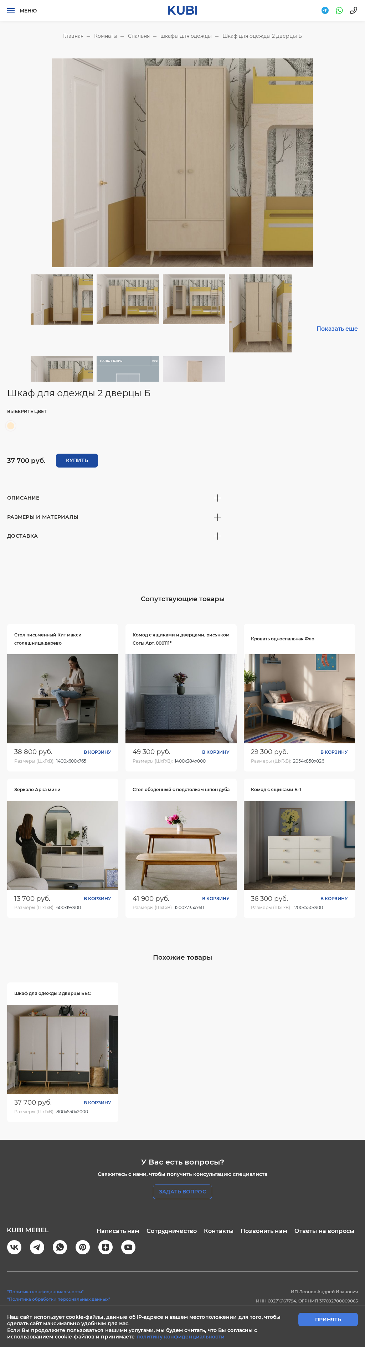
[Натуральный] (10, 425)
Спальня (139, 36)
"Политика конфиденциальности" (45, 1291)
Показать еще (337, 328)
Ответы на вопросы (324, 1231)
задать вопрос (182, 1191)
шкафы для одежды (186, 36)
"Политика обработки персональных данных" (58, 1299)
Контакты (218, 1231)
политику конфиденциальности (181, 1336)
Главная (73, 36)
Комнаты (105, 36)
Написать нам (118, 1231)
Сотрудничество (171, 1231)
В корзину (97, 752)
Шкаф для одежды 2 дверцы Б (262, 36)
